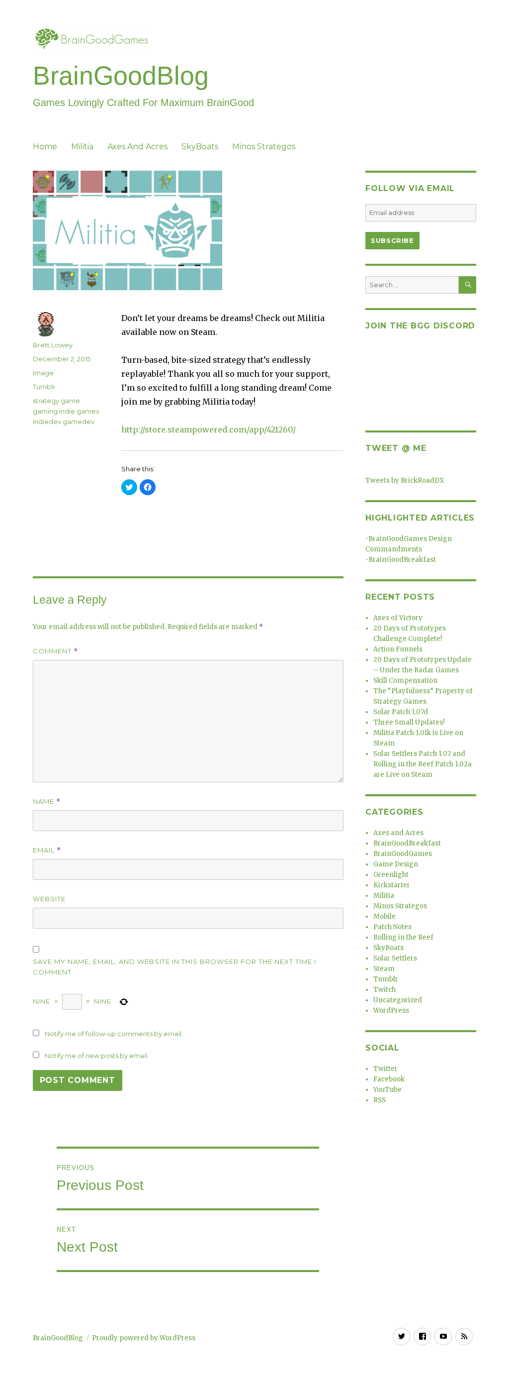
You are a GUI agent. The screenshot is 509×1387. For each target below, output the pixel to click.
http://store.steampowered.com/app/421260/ (208, 429)
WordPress (391, 1010)
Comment (55, 651)
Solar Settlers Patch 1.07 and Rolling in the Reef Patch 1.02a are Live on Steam (422, 764)
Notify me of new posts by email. (97, 1056)
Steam (384, 968)
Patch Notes (392, 927)
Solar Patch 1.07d (400, 712)
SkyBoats (199, 146)
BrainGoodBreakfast (402, 559)
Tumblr (44, 387)
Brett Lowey (53, 345)
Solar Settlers (395, 958)
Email (47, 850)
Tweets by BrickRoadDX (404, 480)
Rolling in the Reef (403, 937)
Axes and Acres (398, 833)
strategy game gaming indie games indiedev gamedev (66, 411)
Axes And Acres (137, 146)
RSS (379, 1100)
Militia (82, 146)
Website (49, 899)
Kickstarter (391, 885)
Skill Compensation (405, 680)
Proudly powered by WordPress (143, 1338)
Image (43, 373)
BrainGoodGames (402, 854)
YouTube (387, 1089)
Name (47, 801)
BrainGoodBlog (121, 75)
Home (45, 146)
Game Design (395, 864)
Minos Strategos (263, 146)
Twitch (384, 989)
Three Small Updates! (408, 722)
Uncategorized (397, 1000)
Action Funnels (398, 649)
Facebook (389, 1079)
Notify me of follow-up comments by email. (114, 1034)
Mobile (384, 916)
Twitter (385, 1069)
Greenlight (391, 874)
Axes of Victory (398, 618)
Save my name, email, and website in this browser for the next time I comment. (174, 967)
